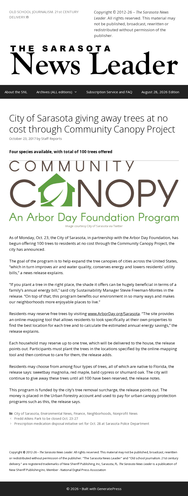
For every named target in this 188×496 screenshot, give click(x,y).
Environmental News (56, 413)
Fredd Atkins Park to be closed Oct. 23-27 (46, 418)
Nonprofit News (125, 413)
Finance (79, 413)
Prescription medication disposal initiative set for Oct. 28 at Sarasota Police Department (81, 423)
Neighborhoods (99, 413)
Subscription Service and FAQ (109, 92)
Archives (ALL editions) (54, 92)
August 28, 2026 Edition (160, 92)
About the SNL (16, 92)
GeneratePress (109, 488)
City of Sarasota (26, 413)
